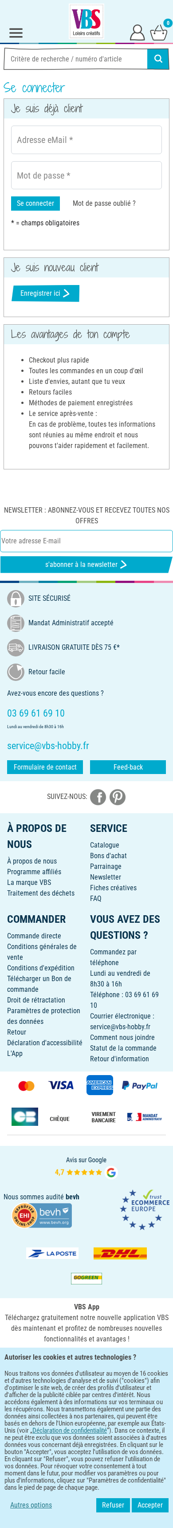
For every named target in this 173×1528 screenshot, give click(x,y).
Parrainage (106, 866)
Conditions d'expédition (41, 968)
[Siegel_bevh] (42, 1214)
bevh (72, 1197)
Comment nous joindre (122, 1037)
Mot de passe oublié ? (104, 203)
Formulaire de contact (45, 767)
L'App (15, 1053)
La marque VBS (29, 882)
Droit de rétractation (36, 1000)
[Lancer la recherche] (158, 59)
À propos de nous (32, 861)
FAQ (96, 898)
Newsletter (105, 877)
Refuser (113, 1505)
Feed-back (128, 767)
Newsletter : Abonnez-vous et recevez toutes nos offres (86, 515)
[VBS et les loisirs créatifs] (86, 21)
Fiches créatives (113, 888)
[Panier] (158, 32)
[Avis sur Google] (86, 1167)
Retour (16, 1032)
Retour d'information (119, 1059)
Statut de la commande (123, 1048)
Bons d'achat (108, 856)
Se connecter (35, 203)
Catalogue (104, 845)
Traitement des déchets (41, 893)
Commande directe (34, 936)
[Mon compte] (137, 32)
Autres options (31, 1505)
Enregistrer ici (40, 293)
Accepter (150, 1505)
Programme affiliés (34, 872)
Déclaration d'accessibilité (45, 1043)
